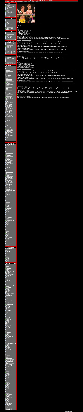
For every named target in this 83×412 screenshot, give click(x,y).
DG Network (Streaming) (11, 53)
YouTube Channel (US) (11, 14)
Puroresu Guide (13, 1)
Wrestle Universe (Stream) (11, 190)
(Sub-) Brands (9, 7)
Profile (8, 145)
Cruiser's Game (9, 87)
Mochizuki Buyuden (10, 48)
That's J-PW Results (10, 187)
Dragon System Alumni (11, 51)
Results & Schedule (10, 6)
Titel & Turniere (9, 11)
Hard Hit (7, 85)
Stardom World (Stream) (11, 63)
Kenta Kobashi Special (11, 25)
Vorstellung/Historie (10, 144)
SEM (7, 22)
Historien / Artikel (20, 1)
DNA (7, 88)
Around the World (27, 1)
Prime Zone (9, 47)
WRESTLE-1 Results (10, 274)
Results (7, 203)
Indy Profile (9, 66)
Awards (32, 1)
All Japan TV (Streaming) (11, 39)
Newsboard (7, 1)
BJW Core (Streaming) (10, 81)
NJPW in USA (9, 8)
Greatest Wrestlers (10, 12)
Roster (8, 10)
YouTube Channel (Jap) (11, 13)
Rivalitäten (36, 1)
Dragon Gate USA (10, 45)
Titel (6, 100)
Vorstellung (9, 5)
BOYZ (7, 86)
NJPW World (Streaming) (11, 16)
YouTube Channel (10, 27)
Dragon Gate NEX (10, 46)
